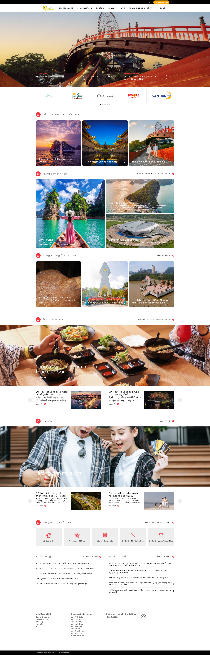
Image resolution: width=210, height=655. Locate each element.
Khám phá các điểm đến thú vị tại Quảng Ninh (154, 174)
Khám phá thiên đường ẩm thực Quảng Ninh (154, 320)
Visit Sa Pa (75, 629)
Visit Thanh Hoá (77, 631)
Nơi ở (122, 8)
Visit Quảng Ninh (78, 626)
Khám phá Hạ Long (164, 255)
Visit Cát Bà (76, 619)
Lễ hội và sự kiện (84, 8)
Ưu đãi (162, 8)
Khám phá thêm (165, 421)
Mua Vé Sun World (161, 2)
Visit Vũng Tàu (77, 633)
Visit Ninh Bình (77, 624)
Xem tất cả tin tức (164, 556)
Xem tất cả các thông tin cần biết (158, 522)
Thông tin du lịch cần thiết (142, 8)
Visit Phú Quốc (77, 617)
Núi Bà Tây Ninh (77, 636)
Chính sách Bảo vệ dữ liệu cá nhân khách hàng (52, 653)
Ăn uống (100, 8)
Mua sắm (112, 8)
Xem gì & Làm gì (66, 8)
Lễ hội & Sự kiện (42, 619)
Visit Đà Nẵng (77, 622)
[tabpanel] (49, 96)
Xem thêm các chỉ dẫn (90, 556)
